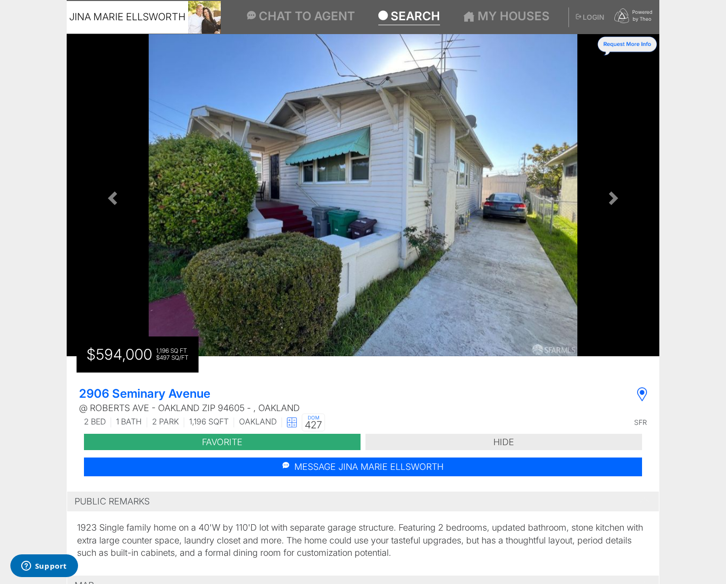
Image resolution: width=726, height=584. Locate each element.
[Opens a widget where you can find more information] (44, 566)
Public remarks (112, 501)
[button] (111, 195)
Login (593, 17)
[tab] (363, 501)
